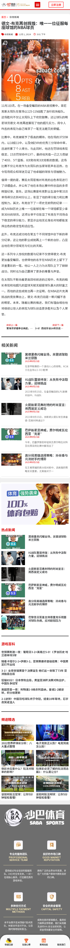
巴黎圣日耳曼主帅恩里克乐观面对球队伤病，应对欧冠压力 (47, 618)
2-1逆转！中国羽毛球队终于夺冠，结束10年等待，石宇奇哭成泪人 (34, 700)
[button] (37, 4)
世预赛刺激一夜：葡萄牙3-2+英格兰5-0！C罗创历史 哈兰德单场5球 (34, 653)
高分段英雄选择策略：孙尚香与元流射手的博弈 (46, 457)
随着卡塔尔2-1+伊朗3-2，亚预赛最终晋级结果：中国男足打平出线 (34, 662)
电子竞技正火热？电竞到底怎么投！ (52, 744)
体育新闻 (14, 17)
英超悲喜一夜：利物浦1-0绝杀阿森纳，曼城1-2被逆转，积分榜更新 (32, 691)
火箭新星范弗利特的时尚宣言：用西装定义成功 (46, 406)
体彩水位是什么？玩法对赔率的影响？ (17, 770)
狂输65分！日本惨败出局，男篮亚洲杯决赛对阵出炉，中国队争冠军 (34, 681)
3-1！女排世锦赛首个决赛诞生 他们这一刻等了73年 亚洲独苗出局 (34, 672)
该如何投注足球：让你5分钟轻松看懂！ (17, 795)
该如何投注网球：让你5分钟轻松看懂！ (51, 795)
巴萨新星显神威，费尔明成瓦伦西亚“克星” (46, 432)
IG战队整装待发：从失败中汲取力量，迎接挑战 (46, 381)
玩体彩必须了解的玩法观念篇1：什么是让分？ (52, 770)
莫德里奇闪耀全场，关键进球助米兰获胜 (46, 356)
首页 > (4, 17)
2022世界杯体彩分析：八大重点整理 (16, 744)
